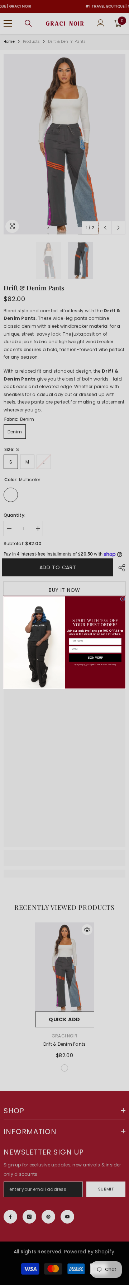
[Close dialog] (123, 599)
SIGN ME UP (95, 658)
